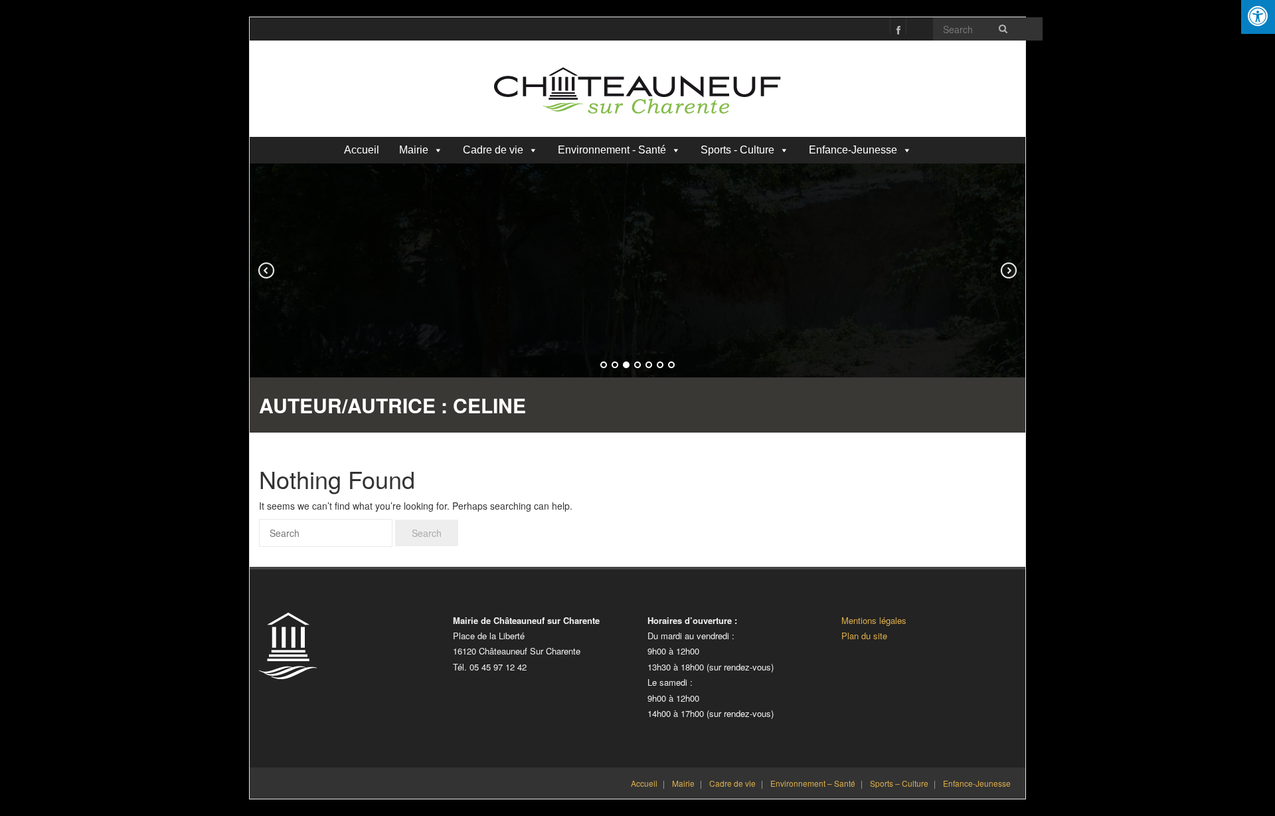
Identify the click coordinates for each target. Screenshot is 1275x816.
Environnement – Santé (812, 783)
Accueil (361, 149)
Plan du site (864, 635)
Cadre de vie (493, 149)
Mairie (413, 149)
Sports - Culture (737, 149)
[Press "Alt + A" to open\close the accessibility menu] (1258, 17)
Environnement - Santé (612, 149)
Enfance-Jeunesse (853, 149)
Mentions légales (873, 620)
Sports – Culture (899, 783)
